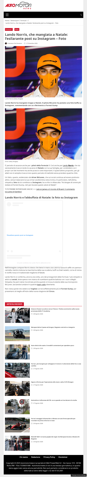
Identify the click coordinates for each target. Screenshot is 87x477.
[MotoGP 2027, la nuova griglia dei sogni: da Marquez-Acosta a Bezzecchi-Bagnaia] (17, 443)
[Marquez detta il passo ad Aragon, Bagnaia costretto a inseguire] (17, 333)
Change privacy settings (79, 475)
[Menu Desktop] (7, 15)
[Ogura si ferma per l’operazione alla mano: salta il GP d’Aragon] (17, 388)
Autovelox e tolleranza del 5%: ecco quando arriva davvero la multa (54, 400)
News (17, 29)
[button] (81, 15)
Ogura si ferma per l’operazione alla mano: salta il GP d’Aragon (52, 382)
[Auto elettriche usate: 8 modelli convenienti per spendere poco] (17, 351)
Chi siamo (24, 457)
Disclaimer (62, 457)
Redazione (35, 457)
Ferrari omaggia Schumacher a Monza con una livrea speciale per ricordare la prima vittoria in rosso (53, 419)
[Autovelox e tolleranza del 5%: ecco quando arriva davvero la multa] (17, 406)
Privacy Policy (49, 457)
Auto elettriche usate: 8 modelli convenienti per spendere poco (52, 345)
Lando (68, 165)
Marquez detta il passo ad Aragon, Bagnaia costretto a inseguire (53, 327)
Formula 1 (9, 29)
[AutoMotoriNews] (18, 5)
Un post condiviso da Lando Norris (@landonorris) (34, 263)
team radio (41, 284)
